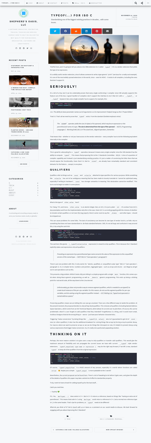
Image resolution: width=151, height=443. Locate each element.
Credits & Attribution (18, 244)
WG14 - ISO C (79, 3)
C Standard (109, 419)
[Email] (31, 48)
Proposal (118, 419)
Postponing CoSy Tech (21, 110)
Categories (16, 179)
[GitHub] (16, 48)
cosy (11, 195)
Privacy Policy (31, 244)
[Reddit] (24, 48)
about (12, 193)
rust (11, 190)
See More (23, 164)
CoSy (30, 3)
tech (11, 185)
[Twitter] (27, 48)
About (41, 3)
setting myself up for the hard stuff (84, 383)
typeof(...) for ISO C (11, 3)
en (148, 3)
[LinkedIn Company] (20, 48)
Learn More (23, 221)
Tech (68, 419)
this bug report (83, 213)
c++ (10, 188)
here (117, 74)
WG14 (118, 155)
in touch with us (77, 407)
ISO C (102, 419)
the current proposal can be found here (73, 375)
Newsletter (96, 3)
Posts (65, 3)
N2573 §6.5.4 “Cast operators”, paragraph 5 (92, 257)
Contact (53, 3)
